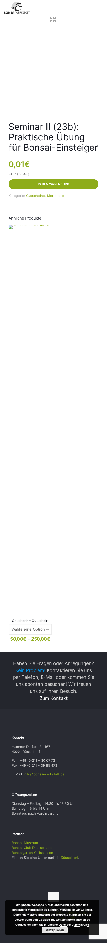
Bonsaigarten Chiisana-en (32, 853)
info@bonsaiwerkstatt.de (44, 774)
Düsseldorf (69, 857)
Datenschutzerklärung (74, 924)
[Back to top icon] (53, 897)
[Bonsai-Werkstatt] (17, 7)
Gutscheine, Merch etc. (45, 196)
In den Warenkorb (53, 184)
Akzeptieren (55, 930)
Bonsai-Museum (25, 843)
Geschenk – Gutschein (30, 621)
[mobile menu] (100, 7)
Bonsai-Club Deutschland (32, 848)
